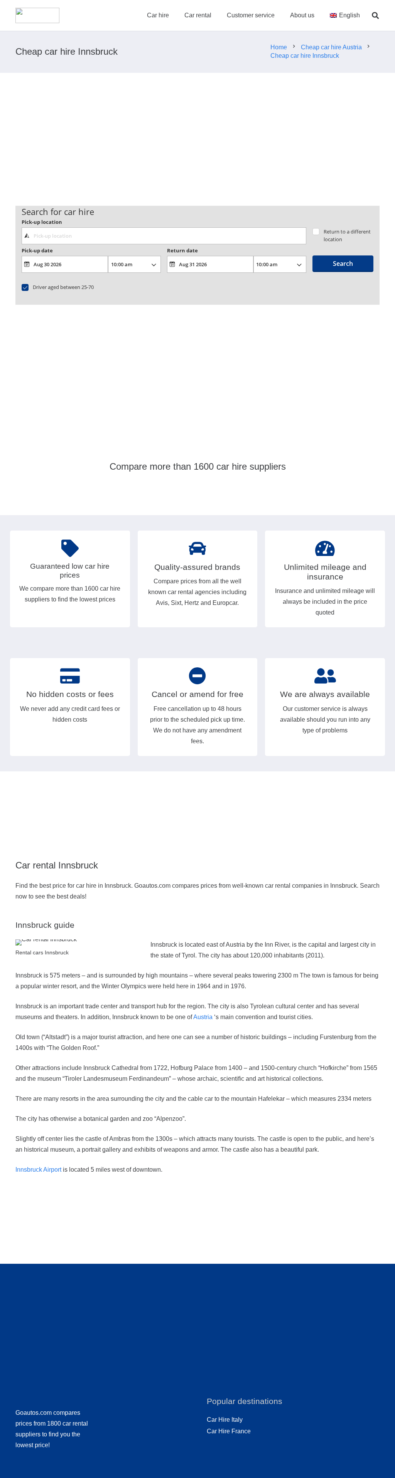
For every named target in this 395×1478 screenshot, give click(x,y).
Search (343, 263)
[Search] (375, 15)
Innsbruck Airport (38, 1169)
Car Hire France (229, 1431)
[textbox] (164, 235)
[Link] (37, 15)
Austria (203, 1017)
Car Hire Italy (225, 1419)
